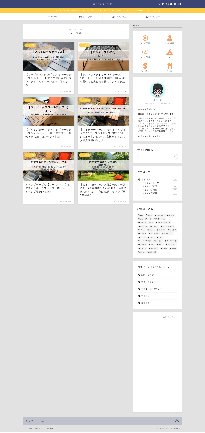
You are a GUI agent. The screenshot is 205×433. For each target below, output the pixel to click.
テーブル (159, 241)
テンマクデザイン (145, 241)
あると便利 (159, 215)
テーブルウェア (172, 241)
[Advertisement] (157, 362)
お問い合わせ (147, 275)
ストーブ (143, 233)
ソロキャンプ (168, 233)
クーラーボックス (168, 226)
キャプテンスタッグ (146, 222)
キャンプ (158, 179)
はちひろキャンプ (102, 4)
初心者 (165, 248)
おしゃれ (171, 215)
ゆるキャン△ (160, 219)
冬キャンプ (154, 248)
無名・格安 (152, 252)
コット (151, 230)
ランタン (143, 248)
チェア (151, 237)
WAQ (150, 215)
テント (160, 237)
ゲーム (142, 230)
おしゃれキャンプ (145, 219)
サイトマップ (147, 282)
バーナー (143, 244)
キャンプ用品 (160, 190)
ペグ (152, 244)
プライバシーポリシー (151, 289)
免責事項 (145, 303)
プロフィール (147, 296)
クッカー (155, 226)
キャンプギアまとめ (164, 222)
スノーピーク (155, 233)
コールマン (161, 230)
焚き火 (142, 252)
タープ (142, 237)
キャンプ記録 (159, 193)
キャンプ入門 (160, 186)
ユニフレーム (171, 244)
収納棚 (174, 248)
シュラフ (173, 230)
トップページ (52, 16)
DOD (141, 215)
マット (160, 244)
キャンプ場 (143, 226)
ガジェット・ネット (159, 183)
